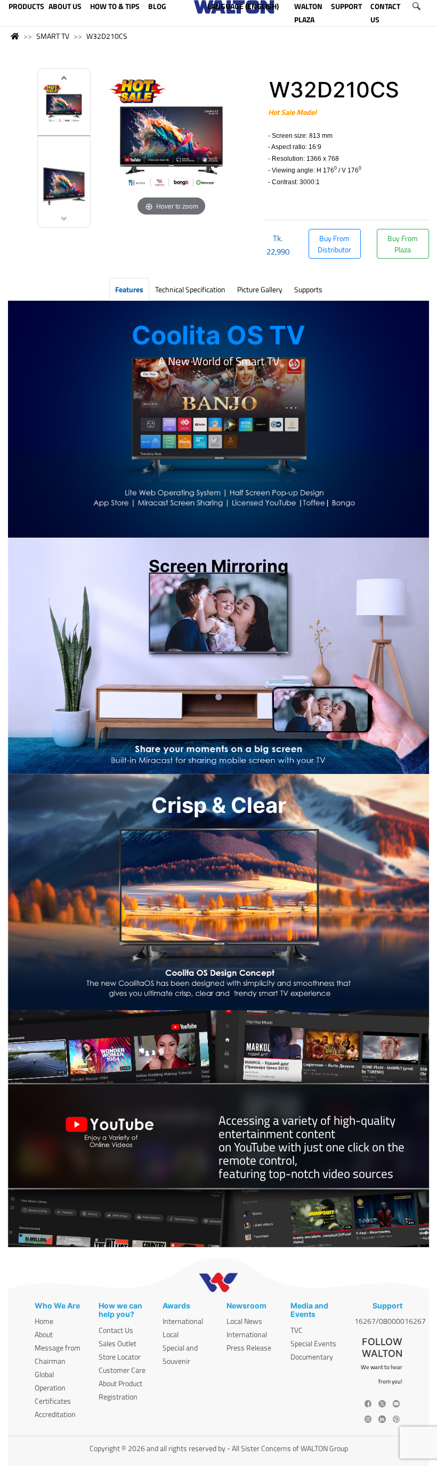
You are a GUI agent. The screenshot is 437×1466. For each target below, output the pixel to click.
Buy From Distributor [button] (334, 244)
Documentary (311, 1356)
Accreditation (55, 1414)
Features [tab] (129, 289)
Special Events (313, 1343)
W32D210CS (106, 36)
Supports (308, 289)
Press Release (248, 1347)
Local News (244, 1321)
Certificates (53, 1400)
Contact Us (116, 1330)
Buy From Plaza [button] (402, 244)
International (183, 1321)
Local (171, 1334)
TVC (296, 1330)
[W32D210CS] (64, 108)
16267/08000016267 (390, 1321)
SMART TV (52, 36)
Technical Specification (190, 289)
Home (44, 1321)
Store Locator (120, 1356)
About (44, 1334)
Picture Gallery (259, 289)
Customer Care (122, 1370)
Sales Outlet (117, 1343)
